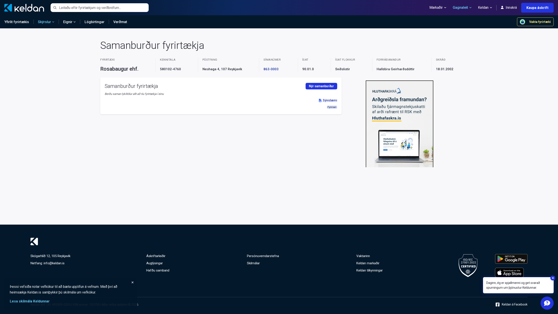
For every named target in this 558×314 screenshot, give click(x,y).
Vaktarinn (363, 256)
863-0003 (271, 69)
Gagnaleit (460, 7)
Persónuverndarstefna (263, 256)
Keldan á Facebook (514, 304)
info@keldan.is (54, 263)
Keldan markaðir (367, 263)
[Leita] (55, 7)
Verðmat (120, 22)
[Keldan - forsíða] (279, 241)
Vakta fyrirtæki (540, 22)
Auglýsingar (154, 263)
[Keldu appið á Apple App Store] (511, 272)
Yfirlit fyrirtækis (16, 22)
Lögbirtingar (94, 22)
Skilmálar (253, 263)
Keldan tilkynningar (369, 270)
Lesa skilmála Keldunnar (30, 301)
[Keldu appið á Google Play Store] (511, 259)
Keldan (483, 7)
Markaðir (436, 7)
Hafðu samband (157, 270)
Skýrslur (44, 22)
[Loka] (72, 282)
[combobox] (104, 7)
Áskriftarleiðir (155, 256)
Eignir (67, 22)
